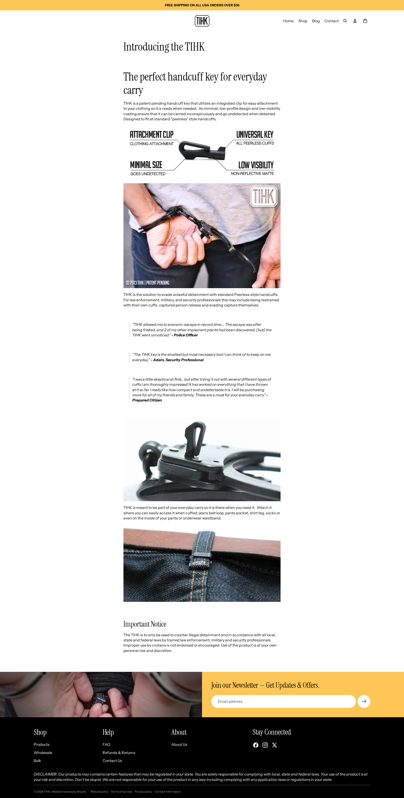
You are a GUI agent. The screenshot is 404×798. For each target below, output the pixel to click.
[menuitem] (288, 21)
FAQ (106, 744)
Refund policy (99, 791)
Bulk (37, 760)
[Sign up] (364, 701)
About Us (179, 744)
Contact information (168, 791)
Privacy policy (143, 791)
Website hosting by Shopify (68, 791)
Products (42, 744)
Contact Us (112, 760)
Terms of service (121, 791)
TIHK (47, 791)
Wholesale (43, 752)
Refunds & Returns (119, 752)
